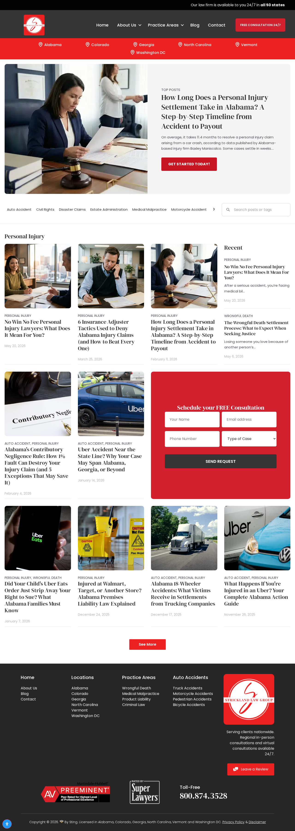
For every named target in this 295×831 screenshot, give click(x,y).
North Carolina (197, 44)
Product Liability (136, 699)
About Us (29, 688)
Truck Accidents (187, 688)
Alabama (52, 44)
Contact (216, 25)
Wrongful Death (136, 688)
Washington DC (150, 52)
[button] (189, 164)
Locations (82, 677)
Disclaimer (257, 822)
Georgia (146, 44)
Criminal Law (133, 704)
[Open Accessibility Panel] (7, 824)
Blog (194, 25)
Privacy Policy (233, 822)
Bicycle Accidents (189, 704)
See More (147, 644)
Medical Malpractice (149, 209)
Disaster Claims (72, 209)
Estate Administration (109, 209)
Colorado (99, 44)
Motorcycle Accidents (193, 693)
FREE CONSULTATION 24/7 (260, 25)
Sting (73, 822)
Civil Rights (45, 209)
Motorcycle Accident (189, 209)
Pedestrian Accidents (192, 699)
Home (102, 25)
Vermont (248, 44)
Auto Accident (19, 209)
